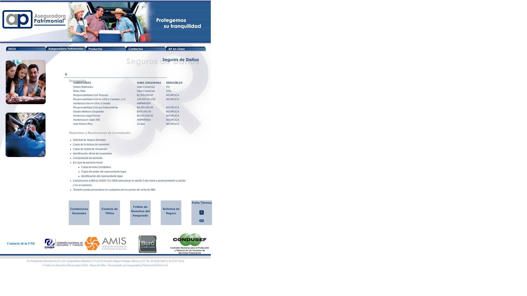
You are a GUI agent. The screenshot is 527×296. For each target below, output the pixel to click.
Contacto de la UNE (21, 243)
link (201, 220)
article (201, 212)
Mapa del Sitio (98, 265)
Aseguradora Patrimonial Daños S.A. (147, 265)
